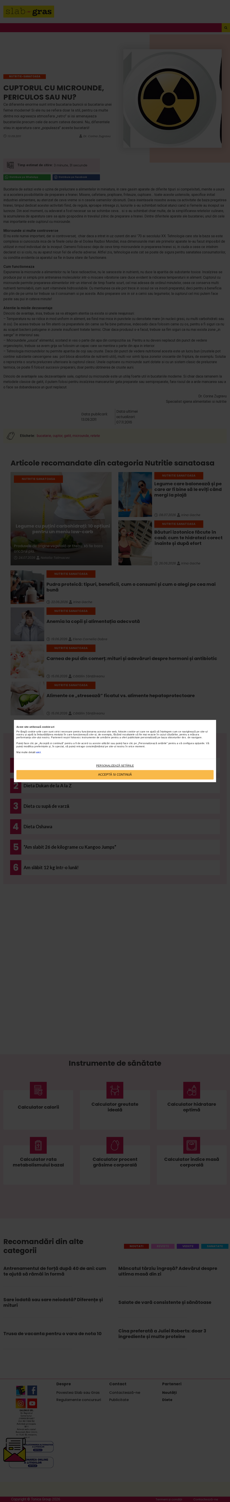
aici (38, 752)
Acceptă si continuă (115, 775)
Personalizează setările (115, 765)
